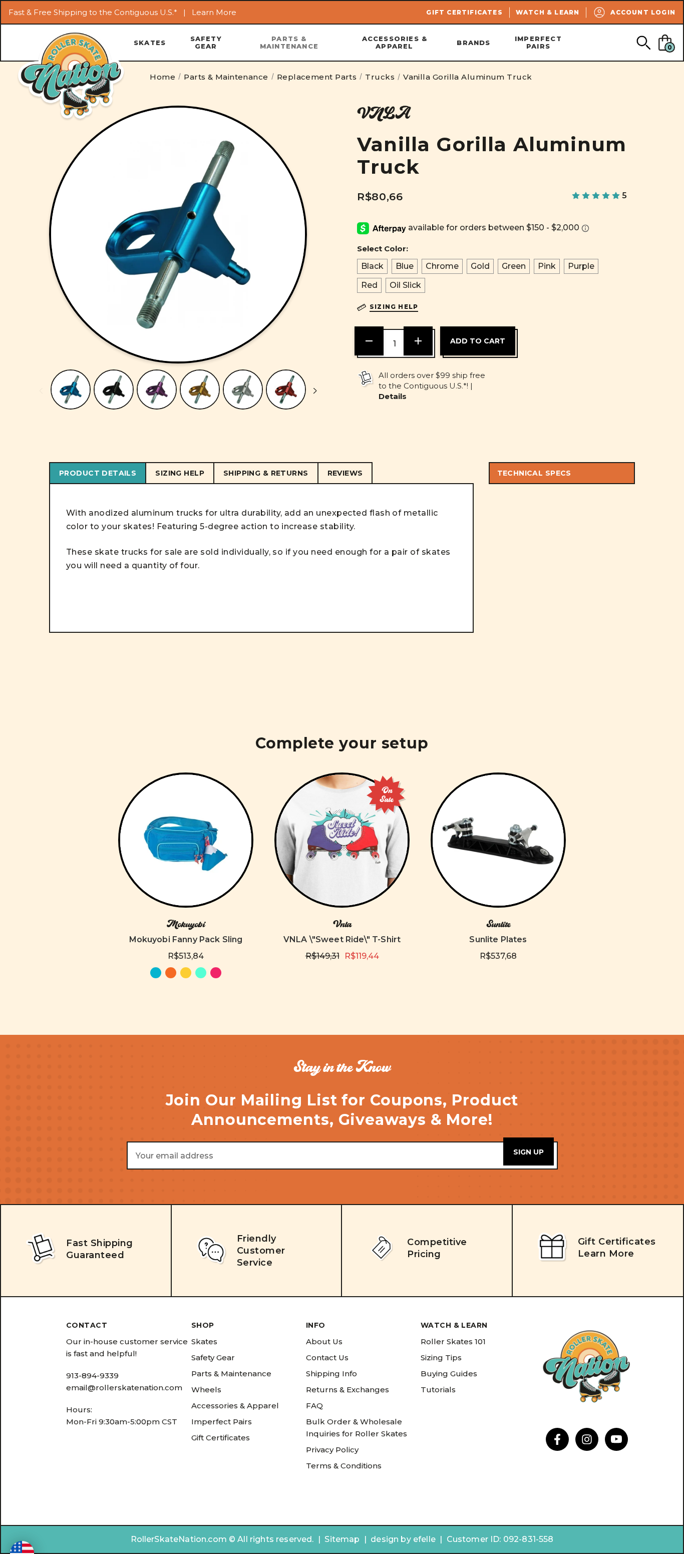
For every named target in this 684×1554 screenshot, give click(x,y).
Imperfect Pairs (538, 42)
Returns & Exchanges (347, 1389)
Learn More (214, 12)
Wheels (206, 1389)
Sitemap (342, 1539)
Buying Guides (449, 1373)
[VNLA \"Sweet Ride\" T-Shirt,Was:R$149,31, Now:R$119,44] (342, 840)
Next (315, 391)
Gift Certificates (464, 12)
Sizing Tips (441, 1357)
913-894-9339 (92, 1375)
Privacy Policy (332, 1449)
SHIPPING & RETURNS (265, 473)
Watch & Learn (548, 12)
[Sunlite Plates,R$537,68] (498, 840)
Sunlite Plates (498, 939)
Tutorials (438, 1389)
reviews (345, 473)
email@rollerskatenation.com (124, 1387)
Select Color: (382, 248)
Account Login (642, 12)
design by (391, 1539)
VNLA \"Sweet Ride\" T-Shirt (342, 939)
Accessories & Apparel (395, 42)
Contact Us (327, 1357)
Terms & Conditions (344, 1465)
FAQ (314, 1405)
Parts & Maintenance (289, 42)
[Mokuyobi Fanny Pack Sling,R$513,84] (185, 840)
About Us (324, 1341)
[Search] (643, 42)
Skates (150, 43)
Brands (473, 43)
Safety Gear (206, 42)
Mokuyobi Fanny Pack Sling (186, 939)
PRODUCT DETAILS (97, 473)
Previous (41, 391)
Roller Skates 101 (453, 1341)
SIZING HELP (179, 473)
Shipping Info (331, 1373)
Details (393, 396)
